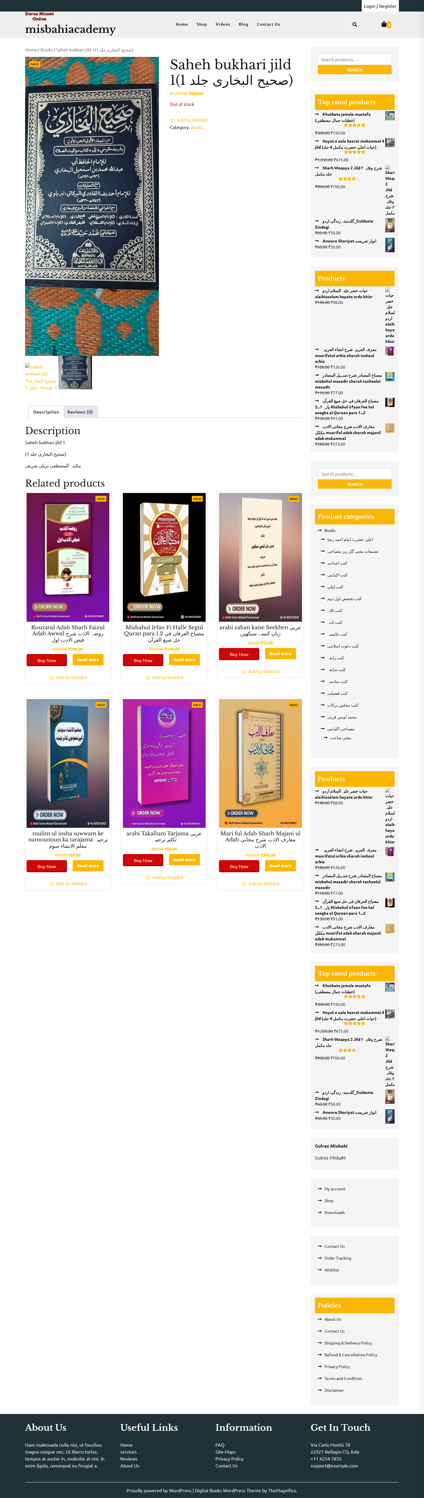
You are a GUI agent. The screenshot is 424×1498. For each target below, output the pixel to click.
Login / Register (380, 6)
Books (46, 49)
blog (243, 24)
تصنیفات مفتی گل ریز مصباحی (352, 551)
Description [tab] (46, 412)
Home (182, 24)
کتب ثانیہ (334, 622)
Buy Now (46, 660)
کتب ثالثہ (334, 610)
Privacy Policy (337, 1366)
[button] (189, 119)
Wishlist (331, 1269)
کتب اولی (335, 586)
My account (335, 1188)
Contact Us (268, 24)
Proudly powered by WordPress (160, 1490)
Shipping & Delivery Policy (348, 1342)
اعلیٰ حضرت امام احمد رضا (350, 539)
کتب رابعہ (335, 657)
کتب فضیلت (337, 693)
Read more (88, 659)
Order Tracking (337, 1257)
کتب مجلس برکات (342, 704)
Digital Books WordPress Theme (228, 1490)
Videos (223, 24)
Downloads (334, 1212)
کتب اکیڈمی (337, 574)
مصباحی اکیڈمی (340, 728)
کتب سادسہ (337, 681)
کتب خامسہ (337, 633)
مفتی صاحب (340, 737)
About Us (332, 1319)
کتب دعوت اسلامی (343, 645)
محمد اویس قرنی (342, 716)
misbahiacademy (70, 29)
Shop (202, 24)
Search (355, 69)
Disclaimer (334, 1390)
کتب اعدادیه (337, 562)
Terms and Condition (343, 1378)
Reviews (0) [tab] (80, 412)
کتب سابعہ (336, 669)
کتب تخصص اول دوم (344, 598)
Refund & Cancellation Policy (350, 1354)
